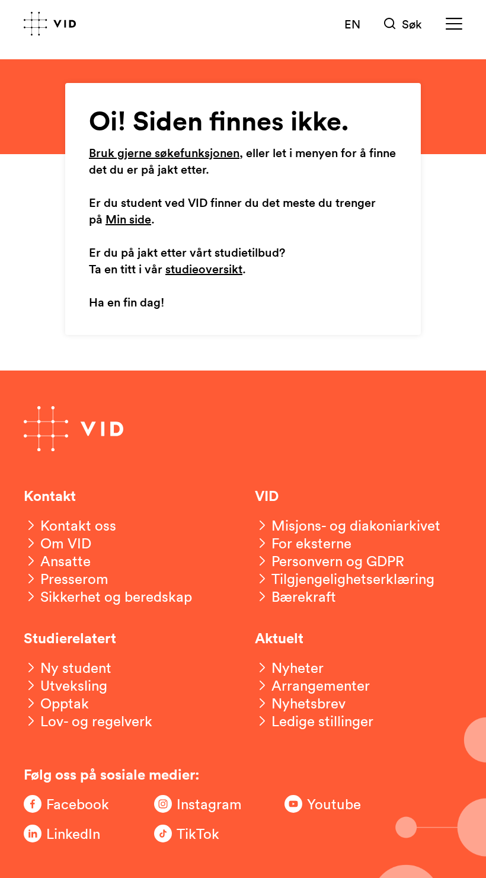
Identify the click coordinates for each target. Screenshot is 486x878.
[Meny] (454, 24)
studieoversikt (203, 270)
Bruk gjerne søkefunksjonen (164, 153)
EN (352, 23)
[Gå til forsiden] (50, 24)
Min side (128, 220)
